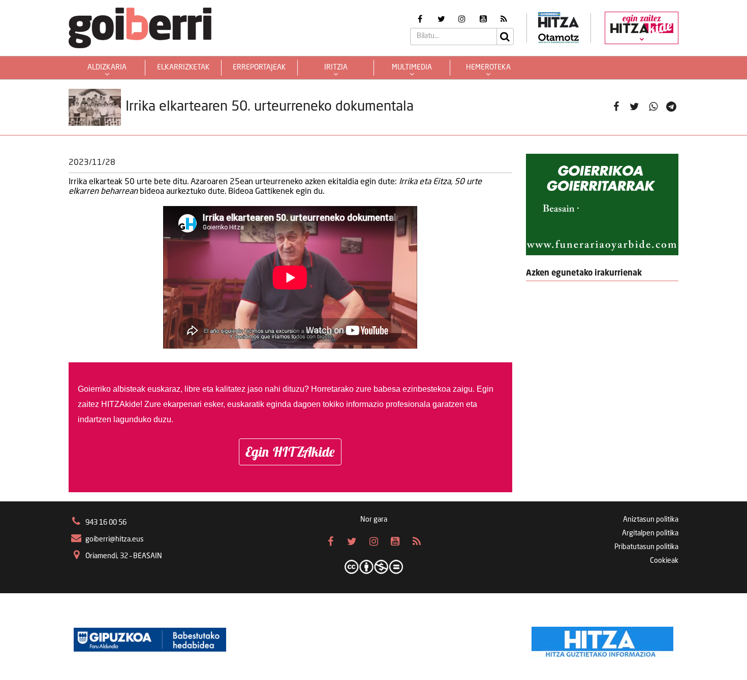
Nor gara (373, 519)
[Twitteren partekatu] (634, 107)
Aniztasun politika (650, 519)
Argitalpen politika (650, 533)
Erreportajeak (259, 67)
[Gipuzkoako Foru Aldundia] (150, 639)
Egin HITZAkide (290, 451)
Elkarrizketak (183, 67)
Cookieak (664, 560)
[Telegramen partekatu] (671, 107)
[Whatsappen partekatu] (653, 107)
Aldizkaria (107, 67)
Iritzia (336, 67)
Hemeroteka (488, 67)
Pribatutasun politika (646, 547)
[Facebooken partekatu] (616, 107)
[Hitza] (602, 639)
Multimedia (412, 67)
